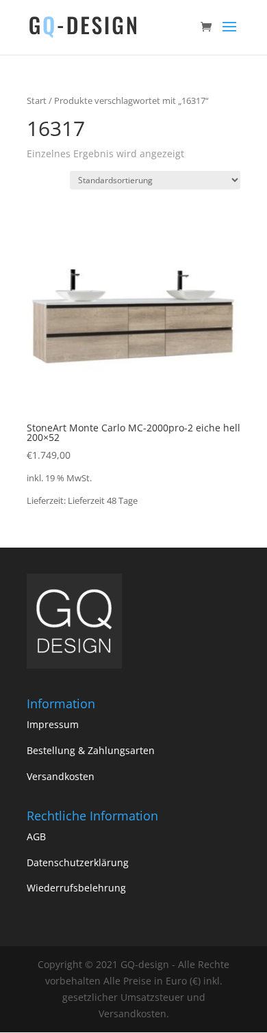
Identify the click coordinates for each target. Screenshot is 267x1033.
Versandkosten (60, 776)
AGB (36, 836)
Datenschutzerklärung (78, 862)
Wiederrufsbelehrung (76, 887)
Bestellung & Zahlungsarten (91, 750)
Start (37, 100)
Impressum (53, 724)
